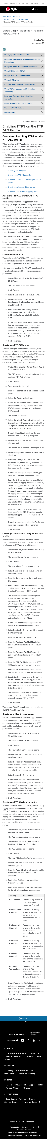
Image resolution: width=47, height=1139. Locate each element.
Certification (22, 1070)
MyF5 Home (7, 16)
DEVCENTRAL (15, 3)
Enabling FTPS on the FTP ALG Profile (19, 84)
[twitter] (16, 1040)
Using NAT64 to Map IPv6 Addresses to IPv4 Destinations (22, 60)
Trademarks (14, 1127)
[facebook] (27, 1040)
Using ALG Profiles (11, 80)
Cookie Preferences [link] (14, 1135)
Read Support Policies (16, 1099)
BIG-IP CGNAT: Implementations (16, 19)
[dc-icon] (37, 1040)
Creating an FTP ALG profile (19, 175)
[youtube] (32, 1040)
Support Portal (36, 1085)
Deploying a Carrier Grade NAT (16, 55)
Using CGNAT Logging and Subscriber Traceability (19, 90)
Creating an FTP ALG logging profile (22, 191)
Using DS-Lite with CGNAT (14, 71)
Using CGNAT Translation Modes (17, 75)
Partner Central (13, 1088)
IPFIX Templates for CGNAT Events (18, 103)
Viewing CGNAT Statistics (14, 108)
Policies (25, 1127)
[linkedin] (21, 1040)
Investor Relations (14, 1056)
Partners (35, 3)
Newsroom (35, 1053)
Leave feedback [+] (31, 1102)
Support (25, 3)
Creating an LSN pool (17, 170)
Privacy (34, 1127)
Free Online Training (26, 1074)
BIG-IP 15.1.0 (18, 16)
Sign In (37, 9)
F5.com (6, 3)
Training (10, 1070)
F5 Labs (26, 1088)
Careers (29, 1056)
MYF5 (42, 3)
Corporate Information (16, 1053)
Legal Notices (9, 112)
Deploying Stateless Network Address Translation (19, 97)
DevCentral (20, 1085)
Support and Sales (35, 1033)
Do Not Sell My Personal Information (23, 1133)
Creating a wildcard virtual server (21, 187)
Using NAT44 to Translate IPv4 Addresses (20, 66)
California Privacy (23, 1130)
